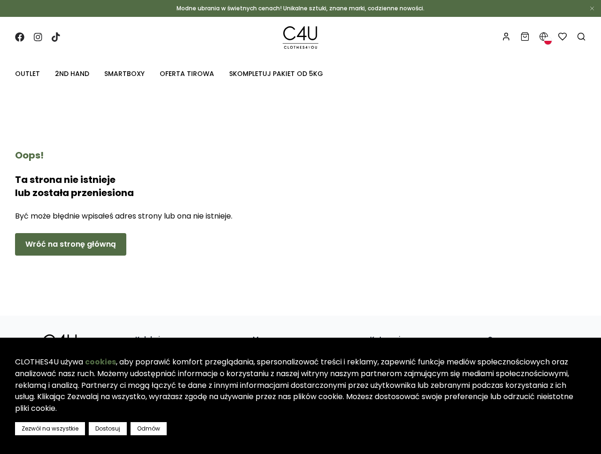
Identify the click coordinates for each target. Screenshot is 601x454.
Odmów (148, 428)
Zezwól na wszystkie (50, 428)
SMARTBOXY (124, 73)
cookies (100, 361)
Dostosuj (107, 428)
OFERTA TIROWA (187, 73)
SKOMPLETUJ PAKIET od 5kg (276, 73)
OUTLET (27, 73)
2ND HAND (72, 73)
